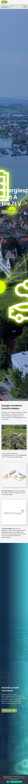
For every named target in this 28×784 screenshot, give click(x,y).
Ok (8, 781)
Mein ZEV (4, 2)
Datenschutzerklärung (16, 781)
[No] (26, 779)
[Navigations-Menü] (25, 6)
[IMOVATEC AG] (8, 6)
